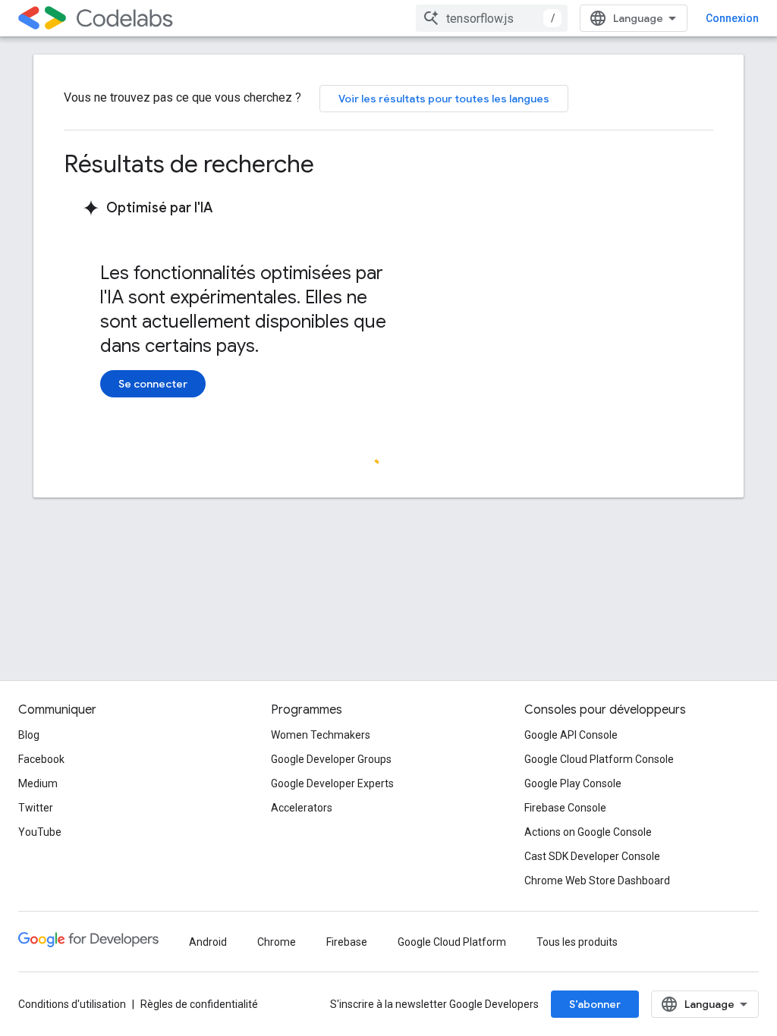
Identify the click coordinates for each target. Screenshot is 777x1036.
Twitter (35, 808)
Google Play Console (572, 783)
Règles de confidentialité (199, 1004)
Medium (38, 783)
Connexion (732, 18)
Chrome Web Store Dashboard (597, 880)
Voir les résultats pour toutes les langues (443, 98)
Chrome (276, 942)
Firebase (346, 942)
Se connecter (152, 384)
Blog (28, 735)
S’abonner (595, 1004)
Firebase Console (565, 808)
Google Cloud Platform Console (599, 759)
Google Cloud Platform (452, 942)
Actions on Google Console (588, 832)
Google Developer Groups (331, 759)
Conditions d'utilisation (72, 1004)
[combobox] (492, 18)
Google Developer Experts (332, 783)
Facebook (41, 759)
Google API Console (571, 735)
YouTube (39, 832)
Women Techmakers (320, 735)
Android (208, 942)
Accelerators (301, 808)
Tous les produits (577, 942)
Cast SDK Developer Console (592, 856)
